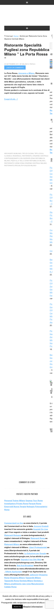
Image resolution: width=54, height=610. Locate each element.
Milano (18, 153)
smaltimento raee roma (21, 583)
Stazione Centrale (40, 156)
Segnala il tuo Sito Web (31, 559)
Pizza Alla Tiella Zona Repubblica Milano (28, 160)
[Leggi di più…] (11, 99)
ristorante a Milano (26, 73)
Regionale (17, 156)
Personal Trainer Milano (14, 500)
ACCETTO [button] (17, 606)
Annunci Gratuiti (41, 526)
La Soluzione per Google (35, 553)
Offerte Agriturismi (13, 571)
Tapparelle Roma (11, 580)
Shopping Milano (17, 577)
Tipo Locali (39, 153)
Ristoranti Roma (38, 538)
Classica (8, 156)
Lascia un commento (15, 67)
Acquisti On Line (40, 529)
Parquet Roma (35, 503)
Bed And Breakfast (25, 565)
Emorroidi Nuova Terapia (15, 506)
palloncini (34, 574)
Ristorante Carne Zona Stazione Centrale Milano (25, 163)
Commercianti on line (13, 523)
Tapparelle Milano (33, 577)
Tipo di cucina (28, 153)
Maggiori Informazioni (33, 606)
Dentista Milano (26, 580)
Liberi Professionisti (38, 547)
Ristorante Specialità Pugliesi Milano (20, 165)
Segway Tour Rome (34, 500)
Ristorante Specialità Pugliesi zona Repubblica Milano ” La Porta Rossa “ (26, 51)
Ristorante (27, 156)
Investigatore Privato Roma (16, 503)
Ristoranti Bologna (12, 535)
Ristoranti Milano (27, 16)
